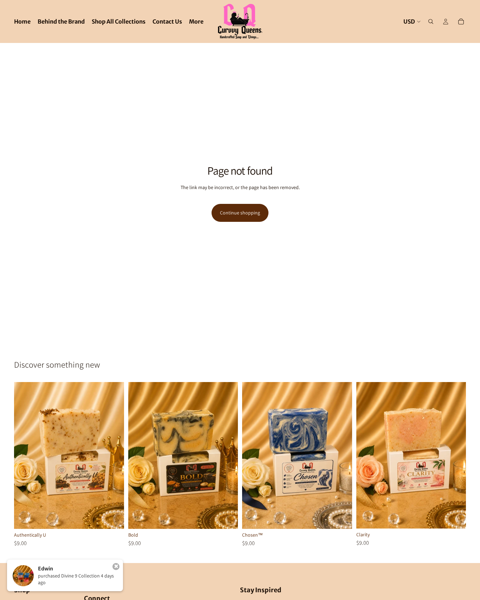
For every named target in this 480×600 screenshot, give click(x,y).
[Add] (113, 518)
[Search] (431, 21)
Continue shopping (240, 213)
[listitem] (196, 21)
